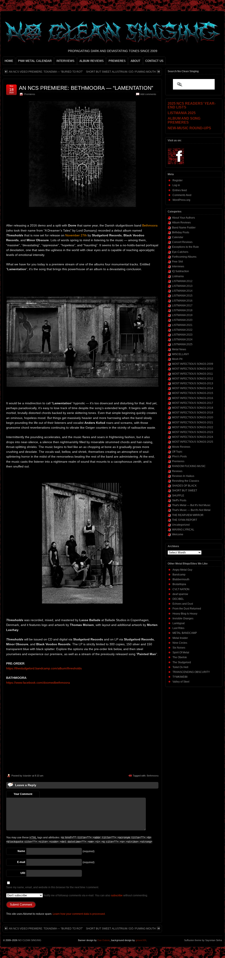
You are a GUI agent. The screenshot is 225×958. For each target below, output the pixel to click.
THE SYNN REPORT (184, 519)
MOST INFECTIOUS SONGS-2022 (192, 427)
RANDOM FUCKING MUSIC (189, 466)
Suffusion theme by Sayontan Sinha (203, 940)
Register (177, 180)
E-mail (21, 862)
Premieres (29, 94)
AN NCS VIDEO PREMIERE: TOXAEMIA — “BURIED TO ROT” (46, 71)
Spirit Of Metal (180, 652)
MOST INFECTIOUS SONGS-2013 (192, 383)
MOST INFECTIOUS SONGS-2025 (192, 441)
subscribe (117, 895)
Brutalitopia (179, 584)
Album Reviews (181, 222)
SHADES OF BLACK (184, 485)
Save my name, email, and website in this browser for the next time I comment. (52, 887)
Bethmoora (152, 775)
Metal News (179, 349)
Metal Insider (180, 638)
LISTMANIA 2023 (182, 334)
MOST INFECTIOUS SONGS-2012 (192, 378)
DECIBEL (178, 598)
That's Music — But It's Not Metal (191, 510)
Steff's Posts (179, 500)
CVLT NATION (180, 589)
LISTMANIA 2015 (182, 295)
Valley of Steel (180, 681)
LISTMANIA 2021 (182, 325)
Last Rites (178, 628)
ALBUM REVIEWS (91, 61)
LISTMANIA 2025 (182, 344)
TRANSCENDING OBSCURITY (191, 672)
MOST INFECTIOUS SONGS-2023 (192, 432)
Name (21, 851)
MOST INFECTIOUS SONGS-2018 (192, 407)
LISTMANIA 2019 (182, 315)
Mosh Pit (177, 359)
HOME (9, 61)
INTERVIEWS (65, 61)
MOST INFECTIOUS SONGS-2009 (192, 363)
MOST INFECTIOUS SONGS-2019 (192, 412)
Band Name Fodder (184, 227)
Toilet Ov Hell (180, 667)
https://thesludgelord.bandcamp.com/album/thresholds (44, 668)
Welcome (177, 534)
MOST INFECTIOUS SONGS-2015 (192, 393)
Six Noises (178, 647)
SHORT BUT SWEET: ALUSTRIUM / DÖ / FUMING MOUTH (121, 71)
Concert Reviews (182, 242)
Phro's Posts (179, 456)
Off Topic (177, 451)
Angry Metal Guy (182, 569)
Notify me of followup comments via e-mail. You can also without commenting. (95, 895)
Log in (176, 185)
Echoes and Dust (182, 603)
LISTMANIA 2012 (182, 281)
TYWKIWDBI (179, 676)
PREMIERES (117, 61)
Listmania (178, 276)
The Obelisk (179, 657)
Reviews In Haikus (183, 476)
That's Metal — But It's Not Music (191, 505)
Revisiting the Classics (185, 480)
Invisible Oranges (182, 618)
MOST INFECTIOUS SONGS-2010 (192, 368)
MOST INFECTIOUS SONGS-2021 (192, 422)
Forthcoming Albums (184, 256)
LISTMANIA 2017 (182, 305)
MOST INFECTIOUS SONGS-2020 (192, 417)
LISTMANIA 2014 (182, 290)
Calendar (177, 237)
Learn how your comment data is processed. (79, 913)
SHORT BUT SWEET (184, 490)
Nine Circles (179, 642)
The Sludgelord (181, 662)
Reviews (177, 471)
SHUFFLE (178, 495)
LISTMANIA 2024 (182, 339)
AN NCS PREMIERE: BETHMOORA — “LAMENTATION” (86, 88)
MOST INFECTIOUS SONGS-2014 (192, 388)
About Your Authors (183, 217)
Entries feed (179, 190)
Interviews (178, 266)
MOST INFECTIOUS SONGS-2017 (192, 402)
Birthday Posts (180, 232)
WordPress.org (181, 199)
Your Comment (23, 794)
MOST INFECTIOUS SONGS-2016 (192, 398)
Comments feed (181, 195)
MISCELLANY (180, 354)
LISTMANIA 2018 (182, 310)
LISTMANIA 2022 (182, 329)
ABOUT (135, 61)
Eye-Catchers (180, 251)
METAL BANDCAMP (184, 632)
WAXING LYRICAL (183, 529)
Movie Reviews (181, 446)
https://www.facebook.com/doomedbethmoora (38, 682)
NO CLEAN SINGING (29, 940)
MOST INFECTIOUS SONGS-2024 (192, 437)
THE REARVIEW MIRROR (187, 515)
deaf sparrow (180, 594)
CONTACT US (154, 61)
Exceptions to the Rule (185, 246)
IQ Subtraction (180, 271)
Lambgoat (178, 623)
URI (22, 873)
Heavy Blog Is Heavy (184, 613)
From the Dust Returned (186, 608)
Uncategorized (181, 524)
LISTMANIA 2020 (182, 320)
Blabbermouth (180, 579)
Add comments (148, 94)
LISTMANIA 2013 (182, 286)
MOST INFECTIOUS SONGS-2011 (192, 373)
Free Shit (177, 261)
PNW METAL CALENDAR (35, 61)
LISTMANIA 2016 (182, 300)
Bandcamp (178, 574)
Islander (27, 775)
